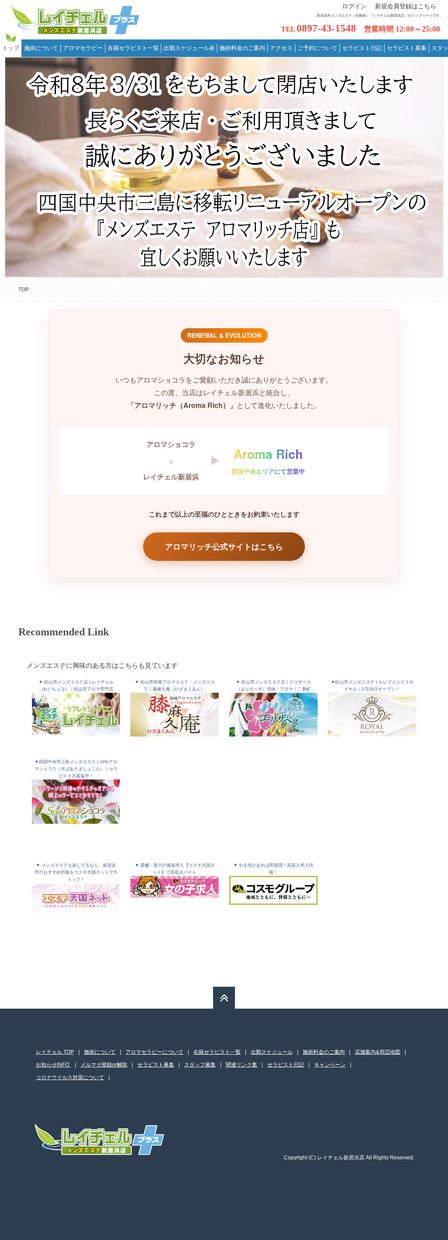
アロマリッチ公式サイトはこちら (224, 546)
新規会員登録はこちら (405, 6)
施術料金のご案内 (324, 1052)
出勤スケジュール (272, 1052)
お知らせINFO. (53, 1065)
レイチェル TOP (55, 1052)
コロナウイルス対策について (70, 1077)
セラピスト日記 (285, 1065)
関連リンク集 (241, 1065)
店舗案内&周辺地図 (377, 1052)
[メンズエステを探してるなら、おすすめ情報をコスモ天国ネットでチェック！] (76, 903)
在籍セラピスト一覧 (217, 1052)
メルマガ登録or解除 (103, 1065)
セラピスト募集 (155, 1065)
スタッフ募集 (200, 1065)
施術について (100, 1052)
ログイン (354, 6)
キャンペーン (330, 1065)
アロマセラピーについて (154, 1052)
